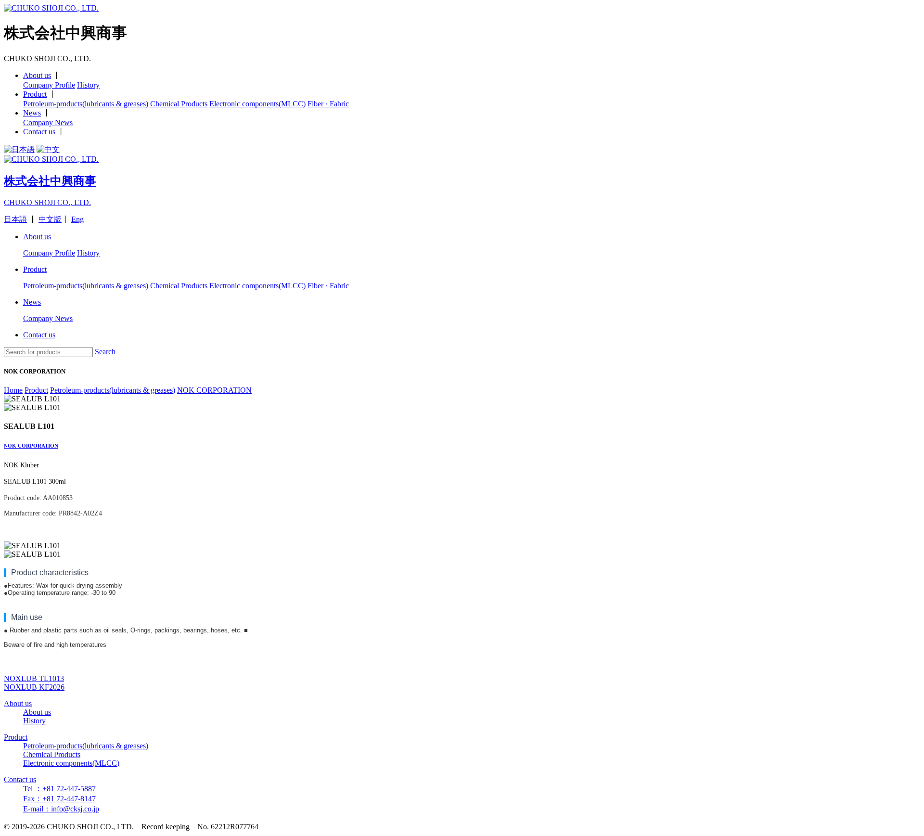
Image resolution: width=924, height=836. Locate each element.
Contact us (39, 132)
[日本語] (19, 149)
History (88, 85)
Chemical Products (178, 104)
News (32, 113)
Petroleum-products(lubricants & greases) (85, 104)
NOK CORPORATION (31, 446)
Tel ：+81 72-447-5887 (59, 789)
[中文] (48, 149)
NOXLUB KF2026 (34, 687)
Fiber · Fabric (328, 104)
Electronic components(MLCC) (257, 104)
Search (105, 351)
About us (37, 75)
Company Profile (49, 85)
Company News (48, 122)
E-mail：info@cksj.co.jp (61, 809)
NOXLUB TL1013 (34, 678)
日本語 (15, 219)
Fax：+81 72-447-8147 (59, 799)
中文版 (50, 219)
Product (35, 94)
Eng (77, 219)
